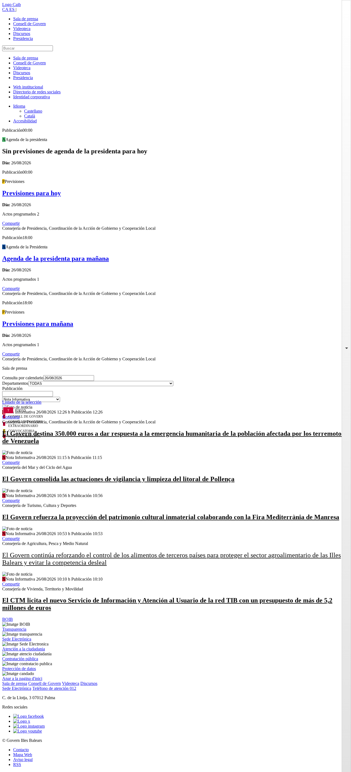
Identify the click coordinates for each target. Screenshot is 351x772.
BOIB (7, 619)
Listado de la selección (21, 402)
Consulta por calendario (22, 377)
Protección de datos (19, 668)
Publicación (12, 388)
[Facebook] (28, 716)
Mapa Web (22, 754)
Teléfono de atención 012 (54, 688)
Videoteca (21, 28)
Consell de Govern (29, 23)
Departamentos (15, 383)
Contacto (21, 749)
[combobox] (175, 395)
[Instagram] (29, 726)
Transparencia (14, 629)
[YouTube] (27, 731)
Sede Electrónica (16, 639)
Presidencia (23, 38)
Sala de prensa (25, 18)
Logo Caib (11, 4)
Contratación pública (20, 658)
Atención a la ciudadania (23, 649)
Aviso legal (23, 759)
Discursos (21, 33)
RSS (17, 764)
